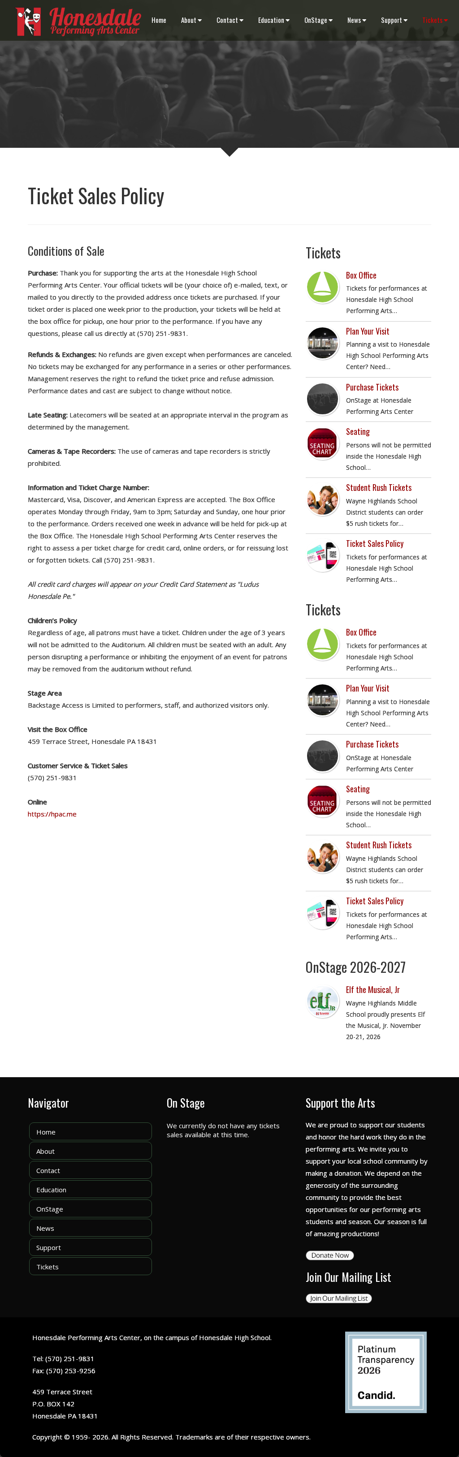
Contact (227, 20)
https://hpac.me (52, 813)
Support (391, 20)
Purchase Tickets (372, 387)
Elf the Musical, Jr (373, 989)
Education (271, 20)
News (354, 20)
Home (159, 20)
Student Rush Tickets (378, 487)
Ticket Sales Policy (374, 543)
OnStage (315, 20)
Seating (358, 431)
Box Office (361, 275)
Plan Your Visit (368, 331)
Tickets (432, 20)
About (188, 20)
